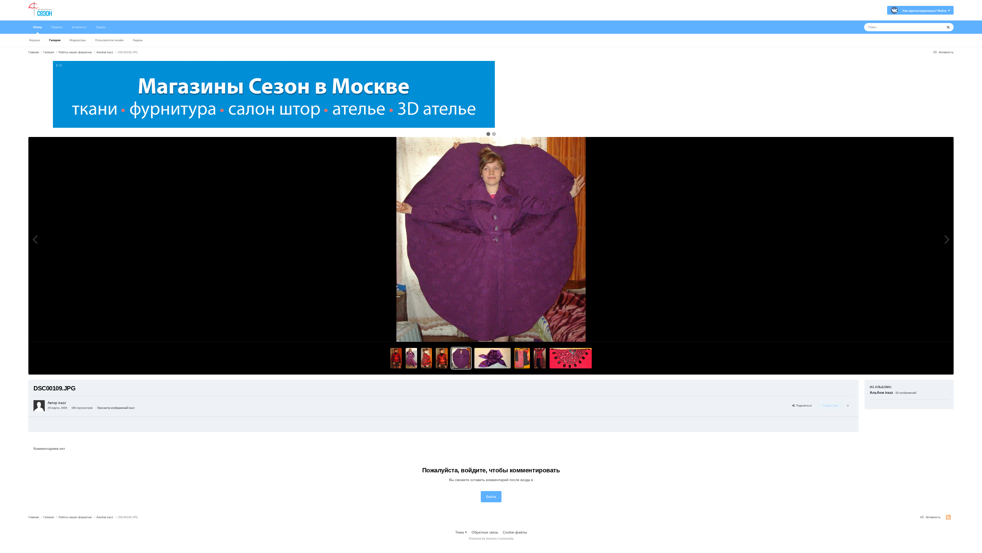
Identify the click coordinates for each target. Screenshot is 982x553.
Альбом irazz (881, 392)
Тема (460, 532)
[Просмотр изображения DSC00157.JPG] (426, 358)
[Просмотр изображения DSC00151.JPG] (442, 358)
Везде (931, 27)
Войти (491, 497)
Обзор (37, 27)
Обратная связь (485, 532)
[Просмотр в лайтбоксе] (491, 239)
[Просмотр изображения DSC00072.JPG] (522, 358)
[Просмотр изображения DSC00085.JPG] (492, 358)
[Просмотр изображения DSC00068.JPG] (540, 358)
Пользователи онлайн (109, 40)
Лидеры (138, 40)
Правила (56, 27)
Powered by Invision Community (491, 538)
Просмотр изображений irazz (116, 407)
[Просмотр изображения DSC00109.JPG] (461, 358)
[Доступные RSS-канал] (948, 517)
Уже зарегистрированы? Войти (925, 10)
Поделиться (803, 405)
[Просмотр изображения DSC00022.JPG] (571, 358)
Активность (79, 27)
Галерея (54, 40)
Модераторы (78, 40)
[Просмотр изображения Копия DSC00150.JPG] (396, 358)
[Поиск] (948, 27)
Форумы (34, 40)
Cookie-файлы (515, 532)
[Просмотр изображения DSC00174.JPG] (411, 358)
